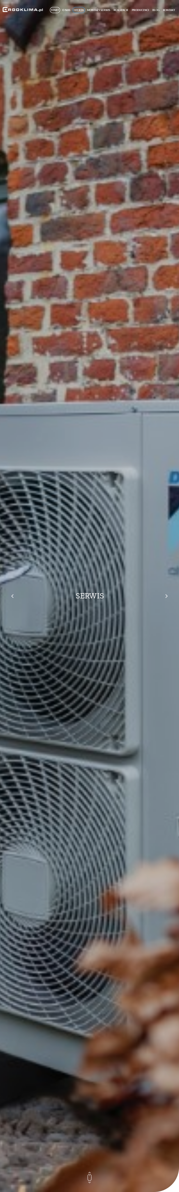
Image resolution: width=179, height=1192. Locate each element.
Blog (156, 10)
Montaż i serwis (98, 10)
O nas (66, 10)
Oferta (79, 10)
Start (55, 10)
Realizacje (121, 10)
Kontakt (169, 10)
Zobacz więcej (89, 606)
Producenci (140, 10)
